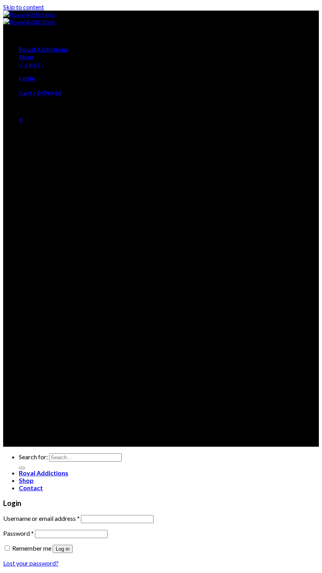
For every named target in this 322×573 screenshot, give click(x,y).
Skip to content (23, 7)
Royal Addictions (43, 49)
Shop (26, 480)
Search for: (33, 456)
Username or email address (41, 518)
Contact (31, 487)
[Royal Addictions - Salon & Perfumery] (29, 18)
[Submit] (22, 468)
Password (18, 533)
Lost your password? (31, 563)
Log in (63, 549)
